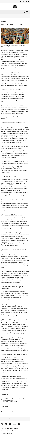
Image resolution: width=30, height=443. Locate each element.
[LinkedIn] (6, 424)
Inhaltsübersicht (14, 428)
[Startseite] (15, 6)
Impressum (17, 431)
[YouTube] (19, 424)
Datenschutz (11, 431)
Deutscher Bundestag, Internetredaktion (12, 411)
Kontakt (7, 428)
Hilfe (2, 428)
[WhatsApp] (14, 424)
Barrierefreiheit (4, 431)
